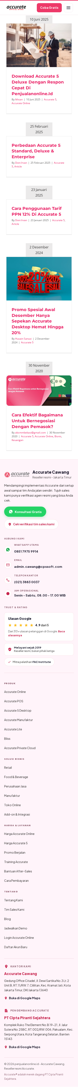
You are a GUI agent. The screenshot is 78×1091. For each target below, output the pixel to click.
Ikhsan (19, 99)
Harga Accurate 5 (16, 843)
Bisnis (57, 436)
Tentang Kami (13, 900)
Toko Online (12, 805)
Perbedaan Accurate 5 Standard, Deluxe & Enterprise (36, 151)
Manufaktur (12, 795)
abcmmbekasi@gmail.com (30, 432)
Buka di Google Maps (24, 998)
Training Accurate (16, 862)
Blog (7, 919)
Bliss (7, 738)
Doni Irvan (21, 162)
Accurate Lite (13, 729)
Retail (8, 767)
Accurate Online (21, 103)
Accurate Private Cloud (20, 748)
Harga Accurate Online (19, 834)
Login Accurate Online (19, 937)
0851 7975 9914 (26, 551)
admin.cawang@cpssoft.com (38, 566)
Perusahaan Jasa (15, 786)
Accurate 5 (50, 99)
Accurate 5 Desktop (17, 710)
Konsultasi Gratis (28, 512)
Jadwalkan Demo (15, 928)
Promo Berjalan (14, 852)
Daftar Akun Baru (15, 947)
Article (18, 166)
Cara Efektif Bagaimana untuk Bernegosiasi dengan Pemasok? (37, 420)
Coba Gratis (49, 7)
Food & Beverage (16, 777)
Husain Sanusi (23, 338)
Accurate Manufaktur (18, 720)
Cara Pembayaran (16, 880)
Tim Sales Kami (14, 909)
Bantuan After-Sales (18, 871)
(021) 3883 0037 (27, 582)
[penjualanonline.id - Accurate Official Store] (16, 7)
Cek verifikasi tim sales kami (33, 524)
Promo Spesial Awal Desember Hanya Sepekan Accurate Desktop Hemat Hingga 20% (37, 321)
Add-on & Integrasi (17, 814)
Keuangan (17, 440)
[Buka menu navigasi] (68, 7)
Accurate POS (13, 701)
